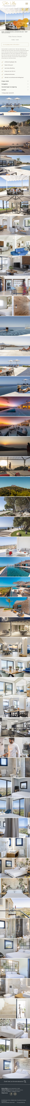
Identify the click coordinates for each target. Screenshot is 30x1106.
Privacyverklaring (21, 1102)
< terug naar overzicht (8, 93)
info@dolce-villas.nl (16, 1091)
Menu (27, 3)
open (25, 1081)
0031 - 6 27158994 (7, 1091)
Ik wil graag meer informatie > (11, 44)
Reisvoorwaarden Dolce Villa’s (8, 1102)
